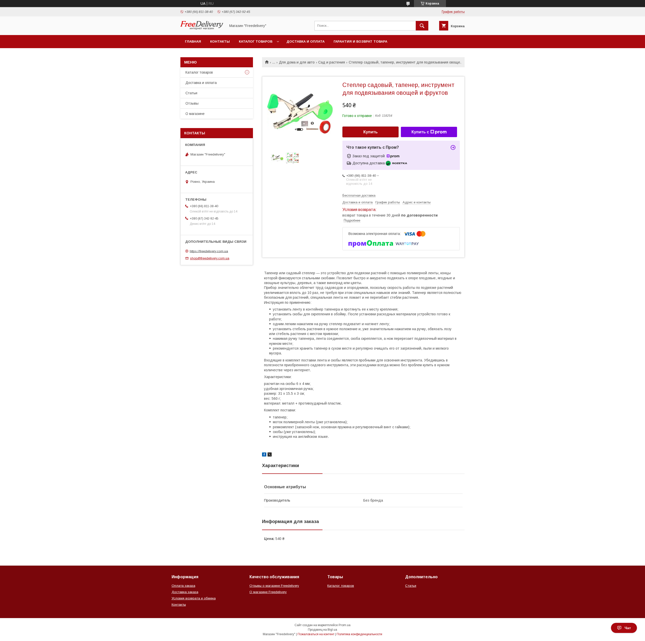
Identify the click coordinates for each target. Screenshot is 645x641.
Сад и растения (331, 62)
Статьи (191, 93)
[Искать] (422, 25)
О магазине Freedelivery (268, 592)
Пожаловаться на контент (316, 634)
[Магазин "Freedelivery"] (201, 28)
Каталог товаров (255, 41)
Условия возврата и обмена (194, 598)
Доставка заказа (185, 592)
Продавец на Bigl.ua (322, 629)
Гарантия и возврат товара (360, 41)
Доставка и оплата (305, 41)
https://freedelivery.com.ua (209, 251)
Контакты (220, 41)
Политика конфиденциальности (359, 634)
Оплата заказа (183, 586)
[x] (270, 455)
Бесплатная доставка (358, 195)
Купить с (420, 132)
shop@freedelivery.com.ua (209, 258)
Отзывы (192, 103)
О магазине (195, 114)
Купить (370, 132)
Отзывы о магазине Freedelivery (274, 586)
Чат (628, 628)
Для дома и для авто (297, 62)
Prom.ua (344, 625)
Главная (193, 41)
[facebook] (264, 455)
